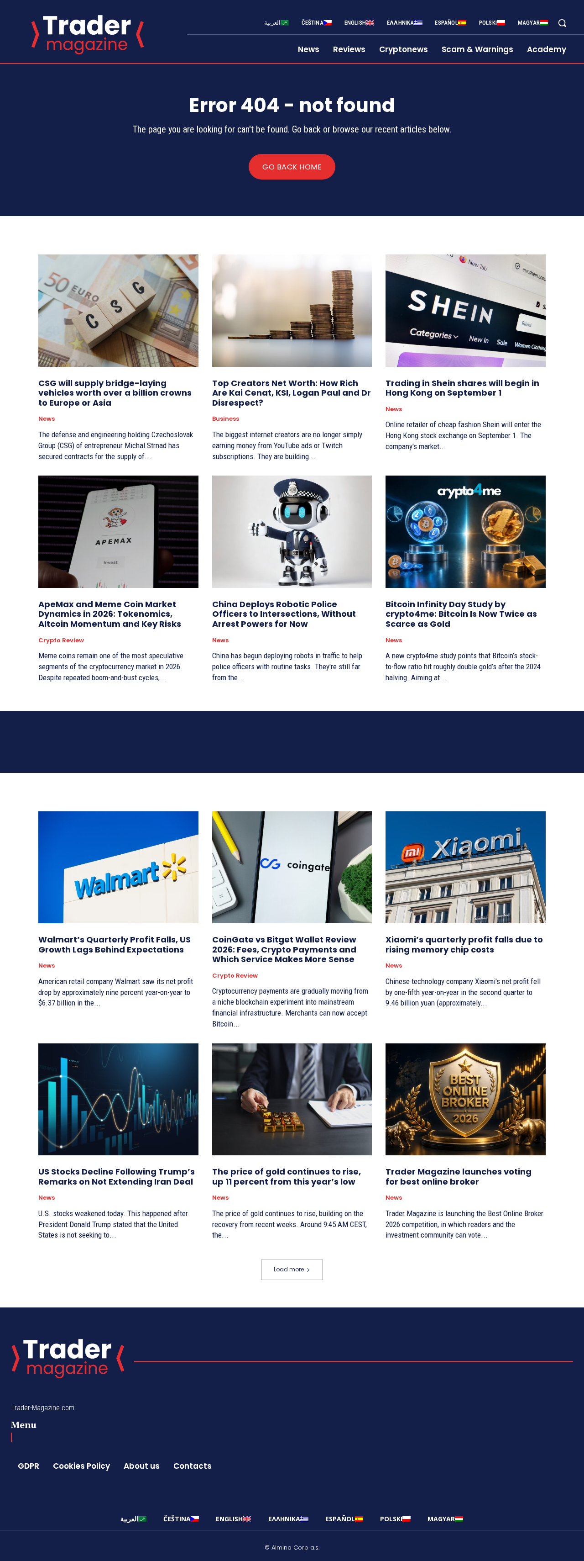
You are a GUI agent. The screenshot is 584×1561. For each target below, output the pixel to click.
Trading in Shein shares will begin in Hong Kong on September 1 (462, 388)
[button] (562, 23)
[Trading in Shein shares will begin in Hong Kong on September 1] (466, 310)
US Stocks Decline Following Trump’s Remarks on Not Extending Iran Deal (116, 1176)
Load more (289, 1269)
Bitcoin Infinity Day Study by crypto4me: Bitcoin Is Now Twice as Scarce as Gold (461, 614)
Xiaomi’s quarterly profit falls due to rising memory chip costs (464, 944)
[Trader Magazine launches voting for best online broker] (466, 1099)
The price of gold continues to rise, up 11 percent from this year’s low (286, 1176)
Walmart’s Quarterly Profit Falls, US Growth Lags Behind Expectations (114, 944)
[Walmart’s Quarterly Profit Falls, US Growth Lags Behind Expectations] (118, 867)
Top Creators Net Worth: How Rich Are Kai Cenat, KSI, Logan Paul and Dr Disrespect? (291, 392)
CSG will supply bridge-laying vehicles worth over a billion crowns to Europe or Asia (115, 392)
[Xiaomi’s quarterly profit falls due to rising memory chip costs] (466, 867)
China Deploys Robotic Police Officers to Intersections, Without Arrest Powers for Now (284, 614)
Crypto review (61, 640)
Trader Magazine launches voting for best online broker (459, 1176)
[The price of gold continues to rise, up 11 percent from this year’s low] (292, 1099)
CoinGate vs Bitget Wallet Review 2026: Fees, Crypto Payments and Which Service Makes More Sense (284, 949)
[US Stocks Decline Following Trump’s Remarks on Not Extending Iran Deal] (118, 1099)
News (46, 419)
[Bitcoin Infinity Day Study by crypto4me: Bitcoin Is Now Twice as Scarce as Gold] (466, 531)
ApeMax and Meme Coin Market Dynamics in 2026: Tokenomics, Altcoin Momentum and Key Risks (109, 614)
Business (225, 419)
